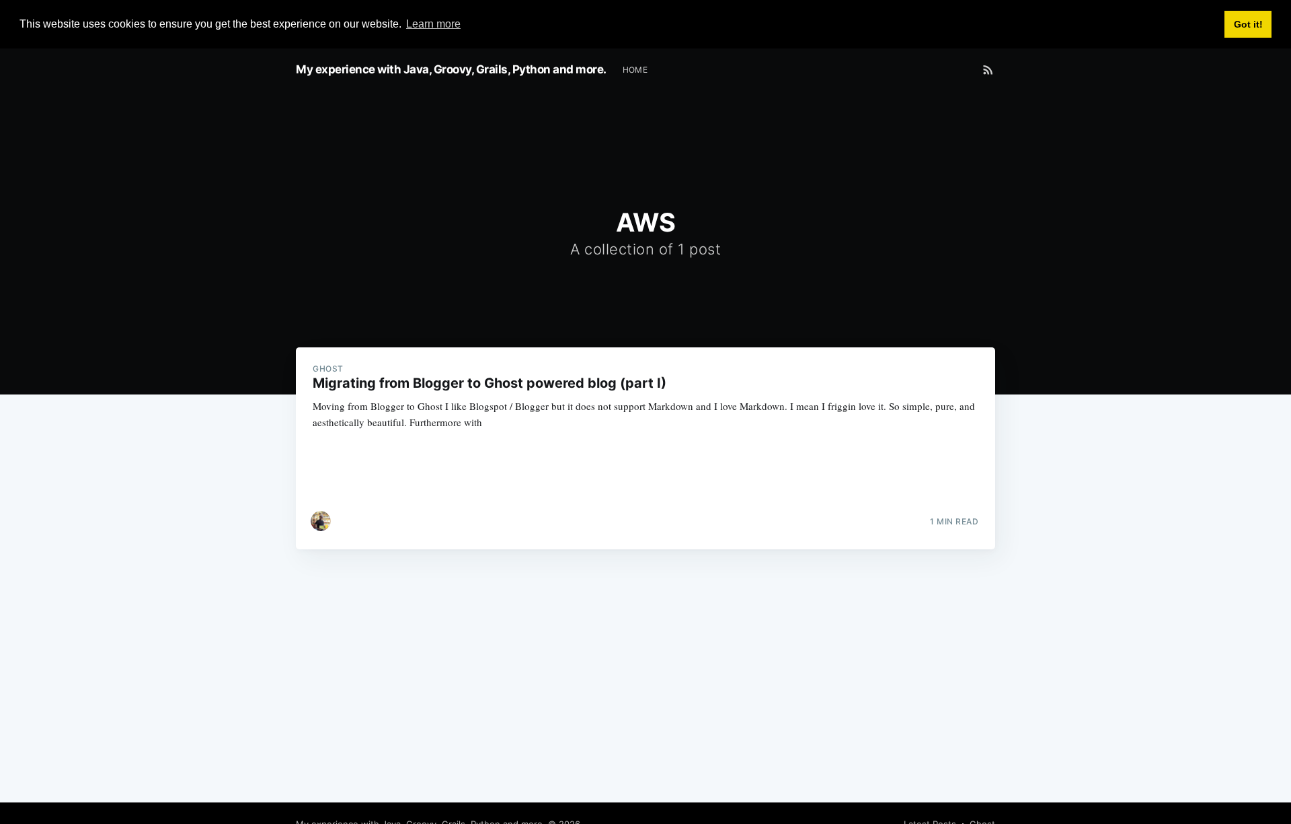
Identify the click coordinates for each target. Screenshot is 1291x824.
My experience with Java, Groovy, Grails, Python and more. (451, 69)
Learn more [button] (433, 24)
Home (635, 70)
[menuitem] (635, 70)
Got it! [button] (1248, 24)
